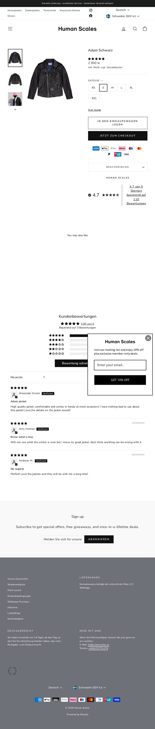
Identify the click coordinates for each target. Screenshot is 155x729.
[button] (96, 59)
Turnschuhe (49, 10)
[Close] (148, 338)
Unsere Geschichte (18, 578)
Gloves (11, 15)
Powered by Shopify (77, 714)
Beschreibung (117, 166)
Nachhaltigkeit (15, 618)
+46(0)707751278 (98, 648)
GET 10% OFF (120, 380)
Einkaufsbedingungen (19, 596)
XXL (94, 98)
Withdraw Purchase (18, 601)
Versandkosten (114, 67)
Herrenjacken (15, 10)
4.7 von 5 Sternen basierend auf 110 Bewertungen (136, 195)
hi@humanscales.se (98, 644)
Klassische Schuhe (70, 10)
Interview (12, 607)
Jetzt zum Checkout (118, 135)
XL (131, 87)
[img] (19, 388)
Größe (95, 80)
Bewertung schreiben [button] (77, 363)
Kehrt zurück (14, 590)
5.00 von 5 (87, 324)
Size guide (94, 110)
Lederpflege (14, 613)
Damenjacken (32, 10)
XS (93, 87)
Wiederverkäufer (16, 584)
